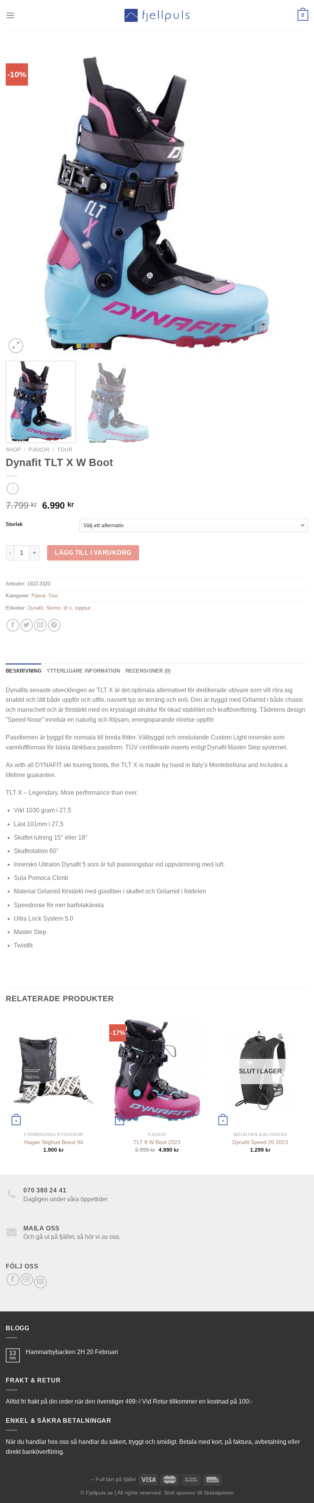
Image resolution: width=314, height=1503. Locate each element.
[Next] (292, 203)
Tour (64, 450)
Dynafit (35, 608)
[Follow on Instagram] (26, 1279)
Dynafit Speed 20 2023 (260, 1142)
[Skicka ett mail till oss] (40, 1282)
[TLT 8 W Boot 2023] (157, 1070)
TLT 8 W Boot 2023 (156, 1142)
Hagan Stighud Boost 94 (53, 1142)
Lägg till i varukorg (93, 552)
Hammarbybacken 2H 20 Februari (72, 1352)
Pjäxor (38, 450)
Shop (13, 450)
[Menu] (10, 15)
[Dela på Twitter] (26, 625)
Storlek (14, 524)
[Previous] (21, 203)
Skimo (53, 608)
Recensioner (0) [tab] (148, 671)
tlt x (68, 608)
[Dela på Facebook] (13, 625)
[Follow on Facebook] (13, 1279)
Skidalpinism (219, 1493)
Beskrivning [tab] (23, 671)
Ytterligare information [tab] (83, 671)
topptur (82, 608)
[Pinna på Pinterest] (54, 625)
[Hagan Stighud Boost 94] (53, 1070)
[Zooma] (15, 345)
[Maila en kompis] (40, 625)
